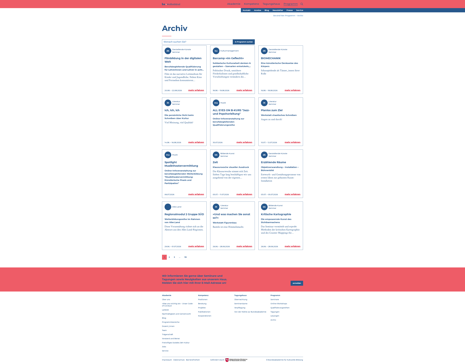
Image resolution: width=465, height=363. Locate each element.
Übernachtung (240, 299)
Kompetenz (203, 295)
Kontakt (247, 10)
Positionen (203, 299)
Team (164, 330)
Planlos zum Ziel (272, 110)
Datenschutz (179, 360)
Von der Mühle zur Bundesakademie (250, 312)
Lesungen (275, 316)
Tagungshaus (240, 295)
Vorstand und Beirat (171, 338)
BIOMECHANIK (271, 58)
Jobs (164, 347)
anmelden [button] (297, 283)
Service (299, 10)
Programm (290, 15)
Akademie (166, 295)
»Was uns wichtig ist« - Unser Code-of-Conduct (177, 305)
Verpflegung (239, 308)
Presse (290, 10)
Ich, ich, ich (172, 110)
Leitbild (165, 310)
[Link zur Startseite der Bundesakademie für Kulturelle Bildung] (171, 4)
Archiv (273, 320)
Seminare (275, 299)
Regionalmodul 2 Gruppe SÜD (184, 214)
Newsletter (278, 10)
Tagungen (275, 312)
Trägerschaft (167, 334)
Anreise (257, 10)
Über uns (166, 299)
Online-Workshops (279, 304)
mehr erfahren (196, 90)
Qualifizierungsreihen (280, 308)
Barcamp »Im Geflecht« (228, 58)
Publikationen (204, 312)
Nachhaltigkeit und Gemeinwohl (176, 314)
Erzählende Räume (273, 162)
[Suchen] (301, 4)
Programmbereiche (170, 322)
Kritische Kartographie (276, 214)
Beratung (202, 304)
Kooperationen (204, 316)
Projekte (202, 308)
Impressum (167, 360)
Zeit (215, 162)
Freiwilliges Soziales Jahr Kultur (176, 343)
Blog (267, 10)
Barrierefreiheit (193, 360)
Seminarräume (240, 304)
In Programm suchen (244, 42)
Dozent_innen (168, 326)
